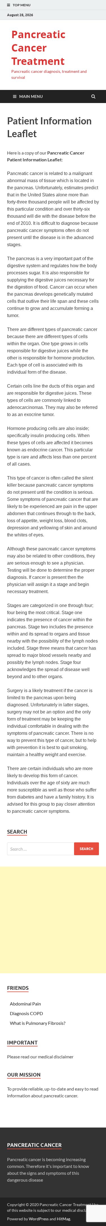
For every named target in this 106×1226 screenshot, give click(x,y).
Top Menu (22, 5)
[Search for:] (53, 848)
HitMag (63, 1218)
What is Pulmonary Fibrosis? (37, 1023)
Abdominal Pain (25, 1003)
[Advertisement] (53, 920)
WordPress (39, 1218)
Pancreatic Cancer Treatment (38, 47)
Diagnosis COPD (26, 1013)
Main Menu (31, 96)
